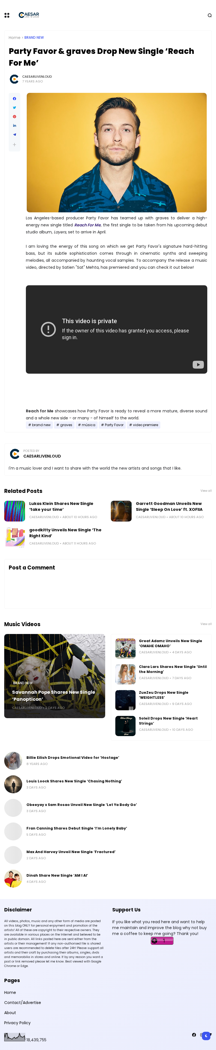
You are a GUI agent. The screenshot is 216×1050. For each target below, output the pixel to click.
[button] (14, 144)
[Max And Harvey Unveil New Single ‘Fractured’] (13, 855)
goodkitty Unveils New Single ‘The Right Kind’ (65, 533)
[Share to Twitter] (14, 107)
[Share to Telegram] (14, 134)
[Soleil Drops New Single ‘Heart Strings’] (125, 726)
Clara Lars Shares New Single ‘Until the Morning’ (173, 669)
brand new (34, 37)
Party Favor (114, 425)
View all (206, 491)
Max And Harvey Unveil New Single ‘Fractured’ (71, 851)
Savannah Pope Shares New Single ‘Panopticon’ (53, 695)
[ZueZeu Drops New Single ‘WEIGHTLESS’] (125, 700)
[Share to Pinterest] (14, 116)
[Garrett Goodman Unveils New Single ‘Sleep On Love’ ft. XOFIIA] (121, 511)
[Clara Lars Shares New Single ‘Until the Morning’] (125, 674)
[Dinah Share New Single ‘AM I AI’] (13, 879)
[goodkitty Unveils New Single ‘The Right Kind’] (14, 537)
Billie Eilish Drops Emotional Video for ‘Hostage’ (72, 757)
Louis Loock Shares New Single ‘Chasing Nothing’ (74, 781)
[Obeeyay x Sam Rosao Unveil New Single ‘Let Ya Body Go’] (13, 808)
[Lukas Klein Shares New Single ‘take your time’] (14, 511)
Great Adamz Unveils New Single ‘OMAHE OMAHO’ (170, 643)
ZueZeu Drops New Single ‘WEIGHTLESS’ (163, 695)
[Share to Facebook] (14, 98)
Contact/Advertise (22, 1002)
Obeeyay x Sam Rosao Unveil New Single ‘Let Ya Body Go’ (81, 804)
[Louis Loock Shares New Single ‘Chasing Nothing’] (13, 784)
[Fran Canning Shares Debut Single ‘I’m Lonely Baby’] (13, 831)
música (88, 425)
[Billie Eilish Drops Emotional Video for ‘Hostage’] (13, 761)
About (10, 1012)
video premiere (145, 425)
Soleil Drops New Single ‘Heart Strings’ (168, 721)
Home (15, 37)
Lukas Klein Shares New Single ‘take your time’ (61, 506)
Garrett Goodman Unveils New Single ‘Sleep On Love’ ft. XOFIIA (169, 506)
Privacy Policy (17, 1023)
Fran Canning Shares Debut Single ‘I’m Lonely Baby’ (76, 828)
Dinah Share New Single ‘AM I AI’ (57, 875)
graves (66, 425)
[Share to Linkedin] (14, 125)
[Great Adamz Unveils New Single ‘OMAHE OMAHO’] (125, 648)
